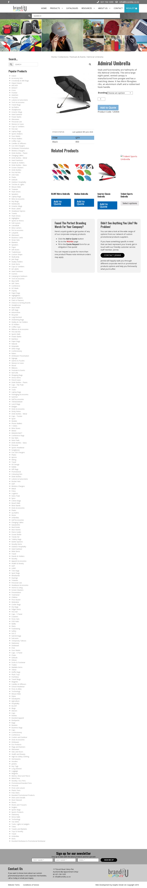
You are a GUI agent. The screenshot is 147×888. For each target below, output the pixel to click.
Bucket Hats (16, 481)
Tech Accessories (17, 102)
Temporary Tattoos (18, 641)
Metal (13, 489)
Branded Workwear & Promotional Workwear (28, 841)
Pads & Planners (17, 300)
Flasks (13, 177)
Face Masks (15, 136)
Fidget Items (16, 609)
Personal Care (16, 122)
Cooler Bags (16, 604)
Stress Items (16, 377)
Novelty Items (16, 544)
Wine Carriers (16, 228)
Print (13, 648)
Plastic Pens (15, 790)
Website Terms (14, 885)
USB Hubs (15, 175)
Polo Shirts (15, 793)
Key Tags (14, 766)
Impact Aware (16, 83)
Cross (13, 90)
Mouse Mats (16, 187)
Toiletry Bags (16, 539)
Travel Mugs (16, 105)
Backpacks (15, 720)
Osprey (14, 291)
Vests (13, 839)
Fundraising (15, 629)
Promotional (16, 472)
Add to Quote (108, 107)
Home (44, 8)
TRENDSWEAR (16, 402)
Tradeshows (16, 252)
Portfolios (15, 677)
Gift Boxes (15, 250)
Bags (13, 723)
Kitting (13, 460)
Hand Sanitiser (16, 114)
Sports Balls (15, 334)
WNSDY (14, 88)
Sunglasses (15, 450)
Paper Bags (15, 293)
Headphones (16, 110)
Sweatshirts (15, 525)
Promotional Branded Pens (21, 783)
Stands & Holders (17, 163)
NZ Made (14, 288)
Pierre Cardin (16, 532)
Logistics (14, 493)
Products (55, 8)
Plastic (13, 455)
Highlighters (15, 295)
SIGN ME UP (109, 860)
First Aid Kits (16, 172)
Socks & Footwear (18, 662)
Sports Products (17, 812)
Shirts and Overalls (18, 797)
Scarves (14, 274)
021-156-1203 (60, 874)
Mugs (13, 708)
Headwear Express (18, 211)
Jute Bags (15, 259)
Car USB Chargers (18, 146)
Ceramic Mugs (16, 112)
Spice (13, 498)
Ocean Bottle (16, 534)
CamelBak (15, 225)
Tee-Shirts (15, 822)
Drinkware (15, 645)
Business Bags (16, 727)
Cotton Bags (16, 501)
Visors (13, 515)
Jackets (14, 764)
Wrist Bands (15, 505)
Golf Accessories (17, 399)
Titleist (13, 670)
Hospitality (15, 703)
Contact (118, 8)
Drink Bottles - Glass (19, 165)
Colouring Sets (16, 474)
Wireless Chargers (18, 151)
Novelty (14, 559)
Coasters (14, 616)
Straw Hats (15, 240)
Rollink (13, 467)
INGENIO (14, 95)
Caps (13, 730)
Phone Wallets (16, 138)
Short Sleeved (16, 800)
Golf (13, 484)
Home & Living (17, 587)
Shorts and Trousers (19, 805)
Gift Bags (14, 310)
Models (14, 421)
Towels (14, 213)
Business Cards (17, 237)
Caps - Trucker (16, 416)
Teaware (14, 189)
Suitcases (14, 638)
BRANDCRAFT (16, 433)
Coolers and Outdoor (19, 737)
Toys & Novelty (17, 831)
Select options (130, 203)
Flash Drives (16, 192)
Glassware (15, 119)
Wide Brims (15, 551)
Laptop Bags (16, 131)
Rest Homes (16, 530)
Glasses (14, 711)
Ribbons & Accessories (19, 329)
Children (14, 597)
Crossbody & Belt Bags (20, 81)
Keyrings (14, 578)
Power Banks (16, 117)
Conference (15, 286)
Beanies (14, 725)
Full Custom (15, 223)
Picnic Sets (15, 619)
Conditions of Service (31, 885)
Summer (14, 397)
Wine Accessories (17, 199)
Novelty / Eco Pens (18, 781)
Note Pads (15, 440)
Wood (13, 365)
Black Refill (15, 307)
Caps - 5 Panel (16, 614)
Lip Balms (15, 107)
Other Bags (15, 348)
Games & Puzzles (18, 361)
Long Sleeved (16, 769)
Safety (13, 631)
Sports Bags (16, 810)
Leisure (14, 387)
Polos (13, 491)
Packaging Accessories (19, 394)
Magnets (14, 682)
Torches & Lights (17, 184)
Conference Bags (17, 435)
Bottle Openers (17, 542)
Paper (13, 247)
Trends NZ (15, 537)
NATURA (14, 373)
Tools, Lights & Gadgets (20, 824)
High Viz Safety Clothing (20, 756)
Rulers (13, 353)
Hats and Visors (17, 752)
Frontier (14, 93)
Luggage (14, 771)
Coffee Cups (16, 141)
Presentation (16, 592)
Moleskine (15, 602)
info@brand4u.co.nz (129, 2)
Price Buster (16, 600)
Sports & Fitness (17, 221)
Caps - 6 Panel (16, 653)
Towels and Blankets (19, 829)
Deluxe (14, 660)
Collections (63, 57)
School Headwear (18, 686)
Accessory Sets (17, 78)
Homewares (16, 759)
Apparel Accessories (18, 561)
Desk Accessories (18, 409)
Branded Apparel (17, 718)
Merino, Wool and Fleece (20, 776)
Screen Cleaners (17, 167)
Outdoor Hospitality (18, 182)
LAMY (13, 568)
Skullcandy (15, 257)
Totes (13, 826)
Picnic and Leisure (18, 788)
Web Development (102, 885)
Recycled (14, 315)
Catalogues (72, 8)
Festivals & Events (18, 370)
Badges (14, 406)
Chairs (13, 655)
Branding (102, 92)
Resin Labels (16, 208)
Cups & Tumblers (17, 126)
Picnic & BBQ (16, 689)
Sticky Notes (16, 411)
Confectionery (16, 351)
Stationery (15, 643)
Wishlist (130, 8)
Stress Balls (15, 817)
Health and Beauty (18, 754)
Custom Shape (16, 254)
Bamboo (14, 339)
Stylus (13, 696)
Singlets (14, 807)
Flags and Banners (18, 747)
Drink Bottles (16, 170)
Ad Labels (15, 269)
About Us (102, 8)
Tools (13, 390)
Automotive (15, 312)
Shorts (13, 802)
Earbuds (14, 180)
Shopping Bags (17, 375)
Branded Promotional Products (23, 795)
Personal (14, 445)
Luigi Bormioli (16, 317)
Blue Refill (15, 281)
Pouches (14, 97)
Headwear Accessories (19, 585)
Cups (13, 713)
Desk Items (15, 264)
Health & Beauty (17, 563)
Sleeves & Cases (17, 124)
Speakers (14, 194)
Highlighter (15, 218)
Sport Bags (15, 573)
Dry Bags (14, 607)
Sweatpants (15, 699)
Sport (13, 419)
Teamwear (15, 595)
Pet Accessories (17, 230)
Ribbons (14, 368)
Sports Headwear (17, 447)
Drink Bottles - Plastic (19, 153)
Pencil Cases (16, 380)
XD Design (15, 464)
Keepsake (15, 346)
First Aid (14, 129)
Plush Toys (15, 674)
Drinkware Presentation (20, 148)
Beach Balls (15, 503)
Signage (14, 358)
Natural (14, 344)
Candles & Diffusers (18, 143)
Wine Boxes (15, 428)
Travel (13, 462)
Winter (13, 431)
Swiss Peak (15, 496)
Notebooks (15, 204)
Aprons (14, 457)
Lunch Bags (15, 404)
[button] (90, 64)
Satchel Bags (16, 636)
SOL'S (13, 633)
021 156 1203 (106, 2)
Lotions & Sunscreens (19, 100)
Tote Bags (15, 571)
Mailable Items (16, 667)
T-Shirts (14, 426)
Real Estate (15, 527)
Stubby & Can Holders (19, 322)
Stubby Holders (17, 262)
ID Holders (15, 324)
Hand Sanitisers (17, 160)
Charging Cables (17, 155)
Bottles (14, 715)
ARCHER (14, 85)
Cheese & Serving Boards (20, 303)
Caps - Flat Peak (17, 385)
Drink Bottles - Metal (19, 158)
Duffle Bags (15, 672)
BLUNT (14, 706)
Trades (14, 665)
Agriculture (15, 701)
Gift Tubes (15, 283)
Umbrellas (15, 517)
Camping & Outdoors (19, 276)
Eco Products (16, 744)
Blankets (14, 242)
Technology (15, 691)
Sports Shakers (17, 134)
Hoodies (14, 761)
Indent (13, 76)
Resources (87, 8)
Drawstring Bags (17, 320)
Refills (13, 624)
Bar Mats (14, 438)
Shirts (13, 626)
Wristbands (15, 575)
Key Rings (15, 201)
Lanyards (14, 233)
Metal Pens (15, 778)
